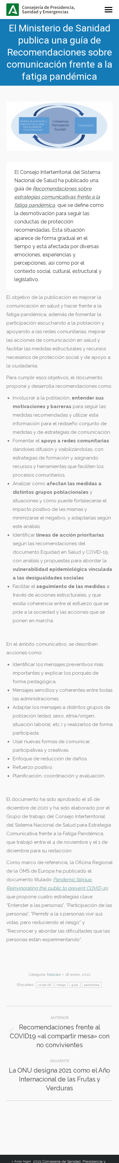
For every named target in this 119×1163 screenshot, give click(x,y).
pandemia (91, 985)
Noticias (54, 974)
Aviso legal (22, 1161)
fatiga (61, 985)
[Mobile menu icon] (108, 10)
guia (74, 985)
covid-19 (44, 985)
